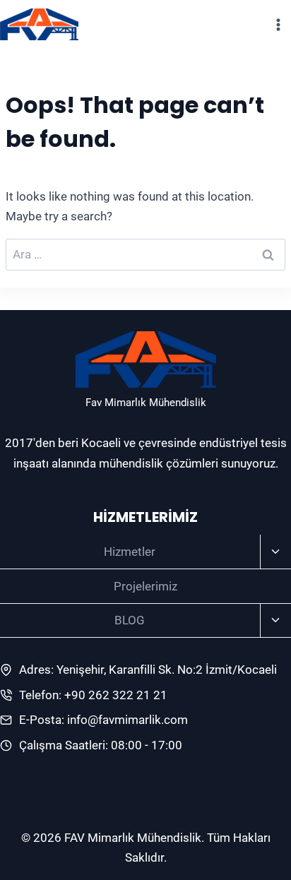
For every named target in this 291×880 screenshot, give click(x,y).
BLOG (129, 620)
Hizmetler (129, 552)
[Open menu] (278, 24)
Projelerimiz (145, 586)
